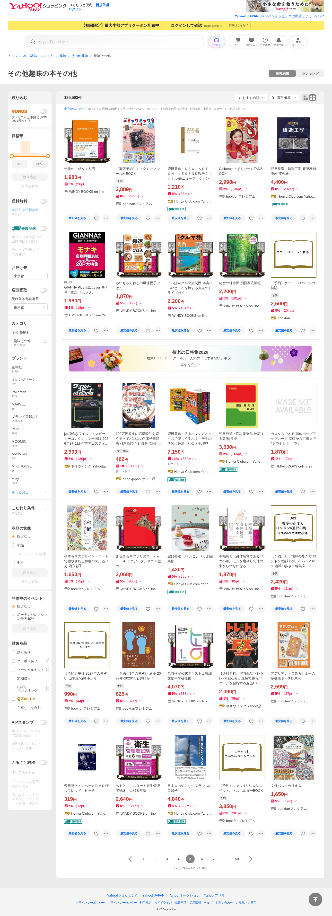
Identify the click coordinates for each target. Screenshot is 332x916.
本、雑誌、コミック (38, 56)
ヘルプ (319, 16)
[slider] (12, 156)
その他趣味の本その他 (42, 73)
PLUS (68, 282)
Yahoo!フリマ (214, 895)
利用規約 (145, 902)
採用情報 (195, 902)
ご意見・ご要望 (246, 902)
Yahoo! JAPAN (247, 16)
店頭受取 (19, 290)
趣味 (62, 56)
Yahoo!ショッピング (122, 895)
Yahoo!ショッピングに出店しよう (286, 16)
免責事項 (180, 902)
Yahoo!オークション (184, 895)
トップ (13, 56)
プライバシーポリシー (90, 902)
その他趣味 (79, 56)
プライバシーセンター (122, 902)
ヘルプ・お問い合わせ (218, 902)
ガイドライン (163, 902)
